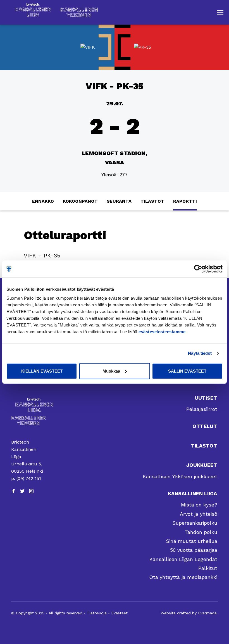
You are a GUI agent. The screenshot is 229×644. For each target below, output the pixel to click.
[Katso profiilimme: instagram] (31, 491)
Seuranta (119, 201)
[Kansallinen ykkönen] (28, 420)
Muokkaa (111, 370)
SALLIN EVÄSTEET (187, 370)
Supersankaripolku (194, 523)
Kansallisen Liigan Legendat (183, 559)
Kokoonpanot (80, 201)
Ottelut (204, 426)
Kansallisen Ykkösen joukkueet (180, 476)
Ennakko (43, 201)
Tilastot (152, 201)
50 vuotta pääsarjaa (193, 550)
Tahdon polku (201, 532)
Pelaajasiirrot (201, 409)
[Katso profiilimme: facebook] (13, 491)
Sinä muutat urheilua (191, 541)
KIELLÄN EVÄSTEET (42, 370)
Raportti (185, 201)
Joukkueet (201, 465)
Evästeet (119, 613)
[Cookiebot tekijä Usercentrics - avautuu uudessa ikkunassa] (198, 269)
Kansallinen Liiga (192, 493)
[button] (220, 12)
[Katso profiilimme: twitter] (22, 491)
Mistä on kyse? (199, 505)
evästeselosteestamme (162, 331)
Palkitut (207, 568)
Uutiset (206, 398)
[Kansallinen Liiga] (28, 405)
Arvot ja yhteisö (198, 514)
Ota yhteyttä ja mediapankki (183, 577)
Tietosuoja (97, 613)
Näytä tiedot (200, 353)
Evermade (207, 613)
